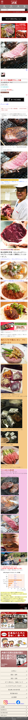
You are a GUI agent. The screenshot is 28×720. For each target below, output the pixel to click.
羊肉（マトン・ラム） (8, 12)
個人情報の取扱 (4, 712)
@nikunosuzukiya (12, 703)
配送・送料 (14, 674)
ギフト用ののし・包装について (14, 682)
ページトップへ (26, 608)
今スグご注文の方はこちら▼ (14, 19)
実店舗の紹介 (14, 693)
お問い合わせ (4, 715)
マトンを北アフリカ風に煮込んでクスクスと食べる (12, 280)
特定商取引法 (4, 709)
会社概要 (14, 697)
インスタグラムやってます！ (14, 686)
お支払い (14, 671)
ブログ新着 (4, 7)
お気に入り (11, 7)
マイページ (18, 7)
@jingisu (22, 703)
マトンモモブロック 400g (7, 249)
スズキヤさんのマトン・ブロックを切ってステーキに (13, 301)
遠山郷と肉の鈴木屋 (14, 689)
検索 (26, 10)
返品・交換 (14, 678)
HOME (1, 12)
